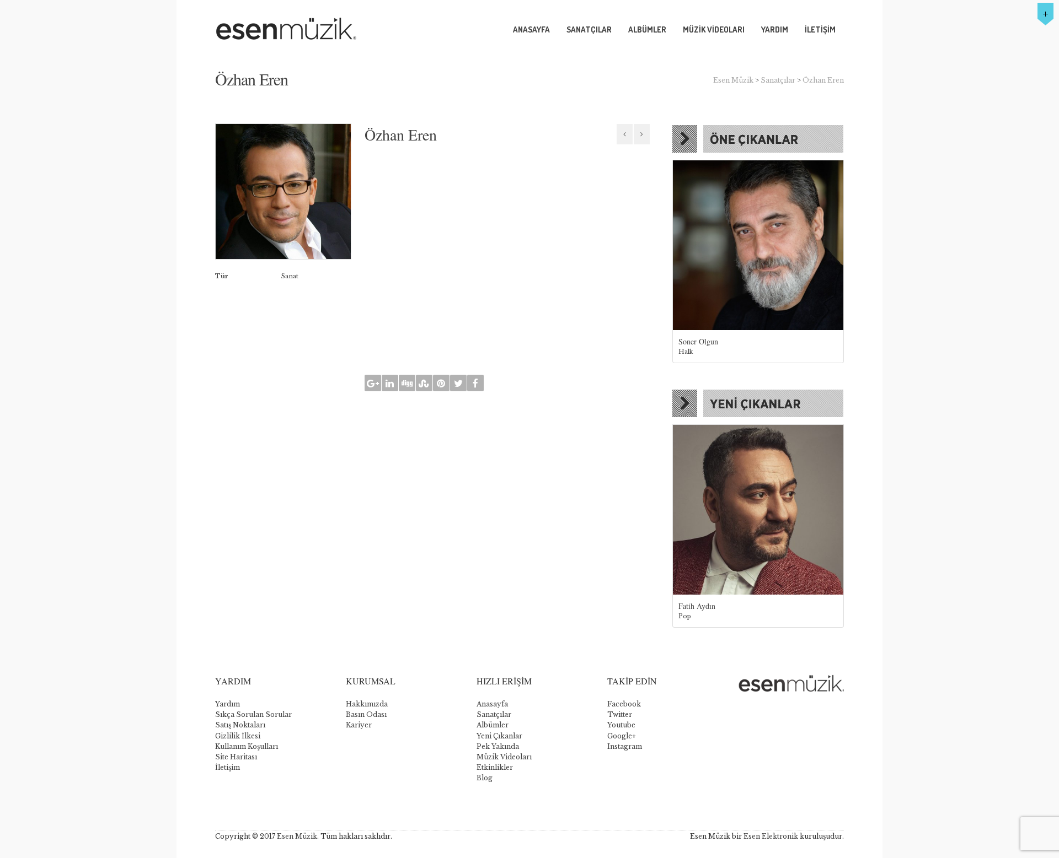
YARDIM (774, 29)
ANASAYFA (531, 29)
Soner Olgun (698, 341)
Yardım (227, 704)
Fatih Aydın (696, 606)
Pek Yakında (498, 746)
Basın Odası (366, 714)
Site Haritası (236, 757)
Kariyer (359, 725)
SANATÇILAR (589, 29)
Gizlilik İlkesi (237, 736)
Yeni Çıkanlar (499, 736)
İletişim (227, 767)
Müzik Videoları (504, 757)
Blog (485, 778)
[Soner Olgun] (758, 245)
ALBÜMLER (647, 29)
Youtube (621, 725)
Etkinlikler (495, 767)
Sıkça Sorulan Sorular (253, 714)
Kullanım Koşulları (246, 746)
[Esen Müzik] (309, 29)
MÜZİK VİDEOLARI (714, 29)
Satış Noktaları (240, 725)
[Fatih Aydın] (758, 510)
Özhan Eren (823, 80)
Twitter (619, 714)
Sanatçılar (778, 80)
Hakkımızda (367, 704)
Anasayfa (492, 704)
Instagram (624, 746)
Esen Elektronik (771, 836)
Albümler (493, 725)
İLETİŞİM (820, 29)
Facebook (624, 704)
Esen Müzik (733, 80)
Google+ (621, 736)
